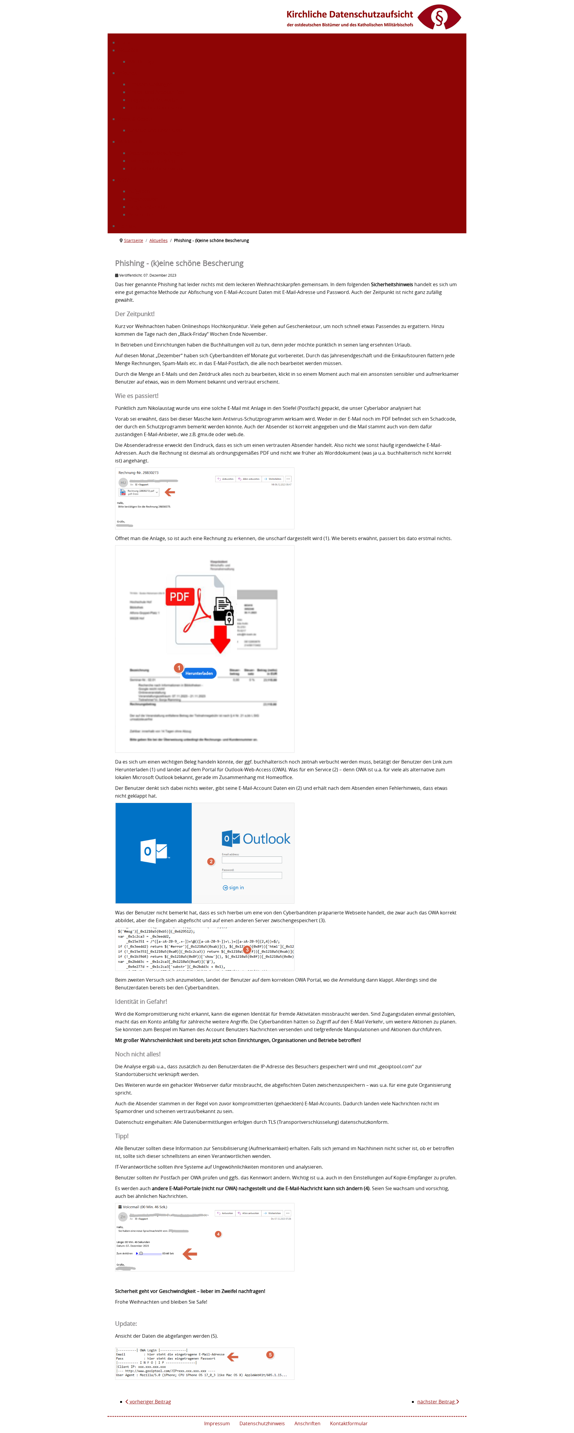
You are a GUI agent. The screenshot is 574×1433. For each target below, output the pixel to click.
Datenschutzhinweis (262, 1423)
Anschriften (307, 1423)
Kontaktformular (349, 1423)
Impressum (217, 1423)
